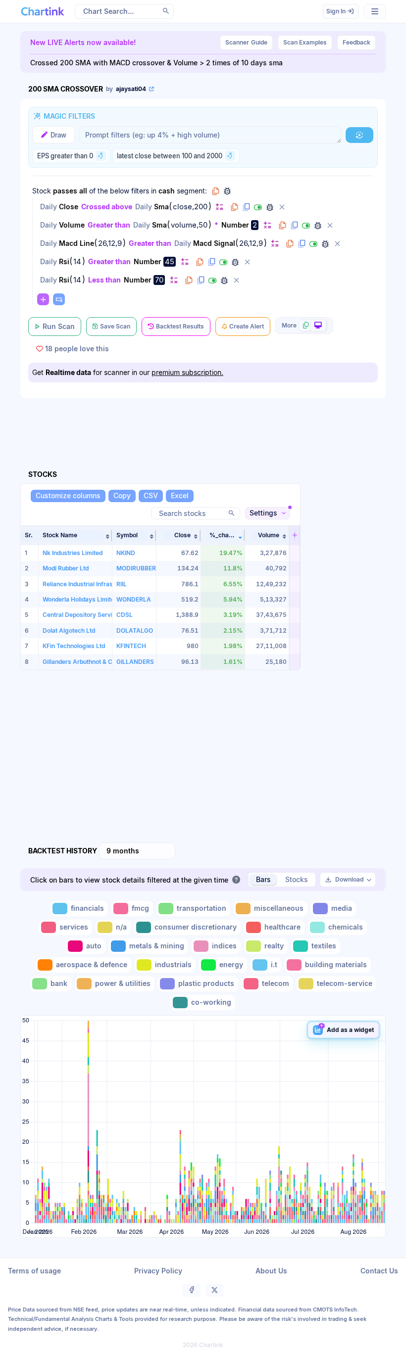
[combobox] (137, 850)
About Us (271, 1270)
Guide (246, 42)
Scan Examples (305, 42)
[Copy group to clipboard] (215, 191)
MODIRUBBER (136, 568)
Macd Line (76, 243)
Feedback (356, 42)
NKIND (125, 553)
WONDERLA (133, 599)
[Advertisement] (203, 422)
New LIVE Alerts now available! (83, 42)
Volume (72, 225)
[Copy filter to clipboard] (234, 207)
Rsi (64, 261)
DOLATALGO (134, 630)
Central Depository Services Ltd (88, 614)
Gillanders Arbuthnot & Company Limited (100, 661)
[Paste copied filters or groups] (59, 299)
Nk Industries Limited (72, 553)
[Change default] (219, 206)
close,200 (190, 207)
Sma (161, 206)
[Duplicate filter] (246, 207)
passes (65, 191)
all (83, 191)
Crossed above (106, 206)
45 (169, 261)
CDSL (124, 614)
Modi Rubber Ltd (66, 568)
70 (159, 279)
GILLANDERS (135, 661)
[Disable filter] (258, 207)
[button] (75, 535)
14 (77, 262)
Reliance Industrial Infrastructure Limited (100, 584)
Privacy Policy (158, 1270)
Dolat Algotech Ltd (69, 630)
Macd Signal (214, 243)
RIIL (121, 584)
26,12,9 (110, 243)
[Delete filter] (281, 207)
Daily (48, 206)
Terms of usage (34, 1270)
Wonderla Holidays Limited (80, 599)
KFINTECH (131, 646)
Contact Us (379, 1270)
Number (235, 225)
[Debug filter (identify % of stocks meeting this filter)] (269, 207)
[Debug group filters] (227, 191)
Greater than (109, 225)
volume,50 (189, 225)
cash (166, 191)
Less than (104, 280)
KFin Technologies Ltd (74, 646)
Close (68, 206)
